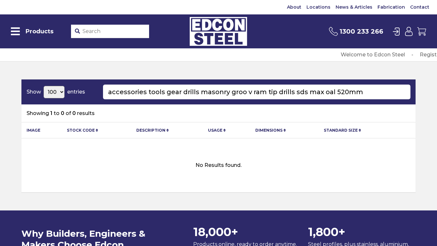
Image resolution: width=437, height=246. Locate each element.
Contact (419, 7)
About (294, 7)
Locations (318, 7)
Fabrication (391, 7)
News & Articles (354, 7)
